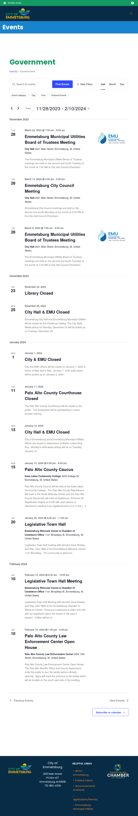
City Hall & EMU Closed (47, 312)
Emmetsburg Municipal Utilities (83, 807)
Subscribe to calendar (108, 712)
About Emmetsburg (81, 772)
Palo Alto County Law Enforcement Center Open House (50, 641)
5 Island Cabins (84, 780)
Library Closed (39, 293)
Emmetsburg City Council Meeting (49, 188)
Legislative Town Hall (45, 524)
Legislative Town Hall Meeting (53, 581)
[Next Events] (18, 108)
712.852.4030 (14, 3)
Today (28, 108)
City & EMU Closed (43, 359)
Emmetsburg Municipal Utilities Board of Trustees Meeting (55, 139)
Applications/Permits (85, 799)
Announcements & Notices (84, 788)
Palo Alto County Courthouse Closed (53, 395)
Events (13, 71)
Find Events (62, 84)
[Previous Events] (12, 108)
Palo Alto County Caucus (49, 469)
